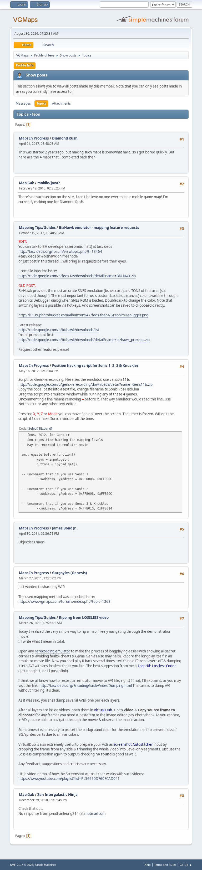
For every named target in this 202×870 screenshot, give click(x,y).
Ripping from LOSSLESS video (84, 617)
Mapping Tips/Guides (38, 227)
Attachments (61, 103)
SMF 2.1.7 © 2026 (21, 864)
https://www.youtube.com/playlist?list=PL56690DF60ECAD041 (69, 778)
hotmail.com (95, 813)
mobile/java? (48, 183)
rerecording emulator (52, 651)
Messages (23, 103)
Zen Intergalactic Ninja (57, 794)
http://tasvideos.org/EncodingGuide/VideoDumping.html (85, 685)
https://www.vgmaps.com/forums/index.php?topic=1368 (64, 601)
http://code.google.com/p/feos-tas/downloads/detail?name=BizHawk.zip (77, 276)
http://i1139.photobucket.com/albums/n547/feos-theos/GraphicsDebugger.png (83, 315)
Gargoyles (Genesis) (69, 572)
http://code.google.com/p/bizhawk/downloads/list (58, 329)
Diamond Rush (65, 138)
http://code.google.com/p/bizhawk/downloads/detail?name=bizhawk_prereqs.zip (84, 339)
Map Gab (26, 183)
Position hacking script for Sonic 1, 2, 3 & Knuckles (95, 365)
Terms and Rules (165, 865)
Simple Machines (45, 864)
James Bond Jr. (64, 528)
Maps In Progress (34, 138)
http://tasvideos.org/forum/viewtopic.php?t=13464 (60, 251)
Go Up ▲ (186, 865)
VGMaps (25, 19)
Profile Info (24, 65)
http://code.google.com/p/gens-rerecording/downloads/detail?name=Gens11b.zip (85, 384)
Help (147, 865)
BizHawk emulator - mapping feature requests (99, 227)
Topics (41, 103)
